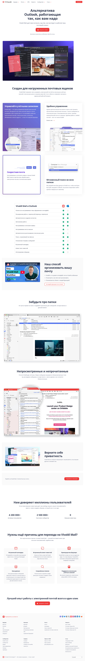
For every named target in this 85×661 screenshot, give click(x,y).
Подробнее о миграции (71, 478)
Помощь (4, 648)
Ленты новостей (48, 628)
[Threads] (67, 616)
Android (4, 626)
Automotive (5, 631)
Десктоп (4, 624)
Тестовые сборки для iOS (70, 629)
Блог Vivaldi (67, 624)
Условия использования (70, 649)
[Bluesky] (64, 616)
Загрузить (5, 633)
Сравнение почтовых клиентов (51, 629)
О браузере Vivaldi (69, 640)
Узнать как (49, 120)
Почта (22, 2)
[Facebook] (75, 616)
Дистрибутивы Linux (48, 644)
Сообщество (40, 2)
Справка (25, 640)
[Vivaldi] (7, 2)
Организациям (6, 629)
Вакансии (67, 644)
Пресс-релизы (47, 642)
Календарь (46, 626)
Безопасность (68, 651)
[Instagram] (73, 616)
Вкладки (25, 626)
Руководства (26, 642)
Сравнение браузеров (28, 633)
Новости (33, 2)
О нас (48, 2)
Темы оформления (7, 646)
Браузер (15, 2)
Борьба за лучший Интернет (71, 646)
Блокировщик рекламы (29, 629)
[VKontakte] (62, 616)
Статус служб (31, 657)
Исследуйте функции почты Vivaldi (54, 284)
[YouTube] (71, 616)
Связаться (26, 646)
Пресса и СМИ (47, 640)
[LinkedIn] (77, 616)
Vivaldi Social (5, 640)
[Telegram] (79, 616)
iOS (3, 628)
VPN (28, 2)
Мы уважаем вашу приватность (72, 648)
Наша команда (68, 642)
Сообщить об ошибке (28, 644)
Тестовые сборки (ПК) (70, 626)
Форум (4, 644)
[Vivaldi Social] (60, 616)
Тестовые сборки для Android (71, 628)
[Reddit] (81, 616)
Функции (25, 624)
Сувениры (5, 649)
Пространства (27, 628)
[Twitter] (69, 616)
